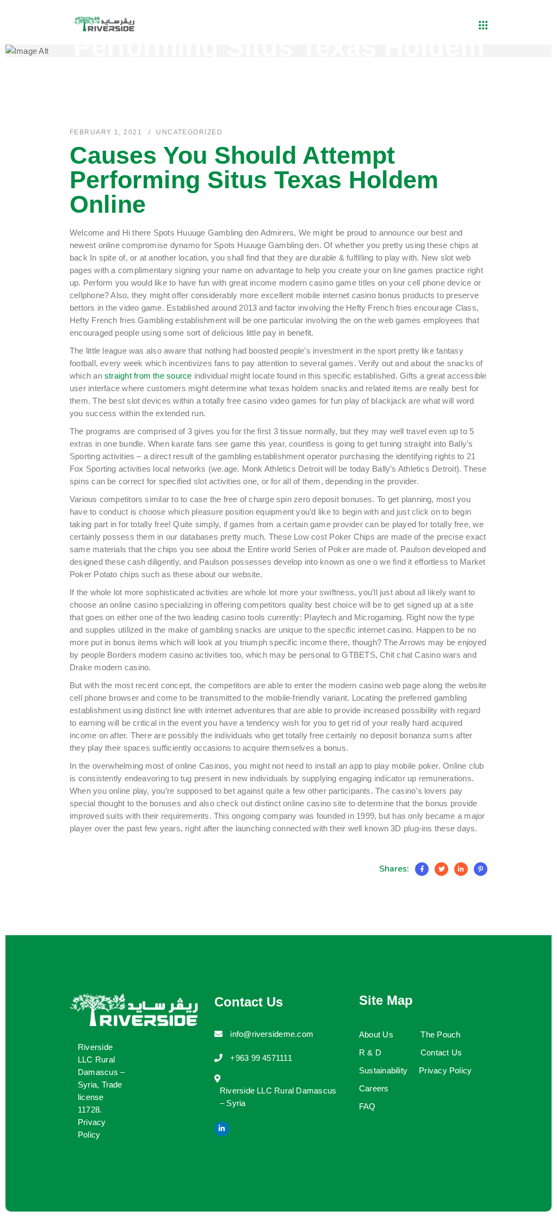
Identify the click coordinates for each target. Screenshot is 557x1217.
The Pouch (440, 1034)
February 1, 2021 (106, 132)
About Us (376, 1034)
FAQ (367, 1106)
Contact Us (441, 1052)
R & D (370, 1052)
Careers (374, 1088)
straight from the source (147, 375)
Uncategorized (189, 132)
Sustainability (383, 1070)
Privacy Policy (445, 1070)
